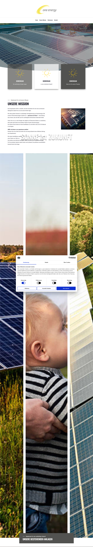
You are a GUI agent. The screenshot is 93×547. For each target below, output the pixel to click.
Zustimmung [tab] (26, 262)
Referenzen (50, 20)
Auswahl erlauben (46, 288)
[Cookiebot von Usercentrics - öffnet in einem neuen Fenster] (70, 258)
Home (36, 20)
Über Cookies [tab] (67, 262)
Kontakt (56, 20)
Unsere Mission (42, 20)
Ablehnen (27, 288)
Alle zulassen (66, 288)
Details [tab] (46, 262)
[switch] (39, 283)
